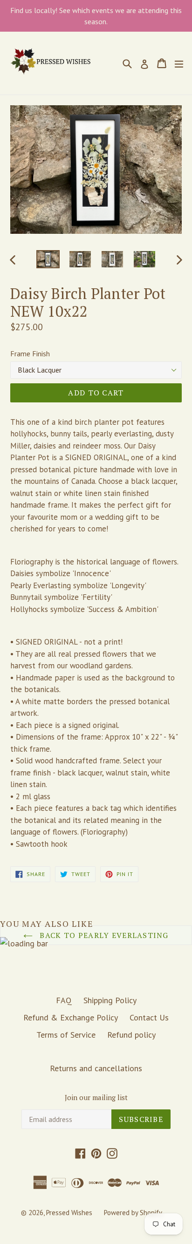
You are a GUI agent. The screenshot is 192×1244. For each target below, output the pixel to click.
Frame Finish (30, 353)
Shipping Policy (110, 1000)
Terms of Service (66, 1034)
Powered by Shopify (133, 1212)
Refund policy (131, 1034)
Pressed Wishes (69, 1212)
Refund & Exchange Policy (70, 1017)
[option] (48, 259)
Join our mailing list (96, 1097)
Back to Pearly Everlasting (103, 935)
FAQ (64, 1000)
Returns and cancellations (96, 1068)
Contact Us (149, 1017)
